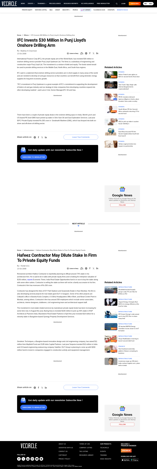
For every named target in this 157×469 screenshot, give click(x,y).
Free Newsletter (103, 3)
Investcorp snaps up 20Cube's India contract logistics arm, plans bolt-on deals (129, 363)
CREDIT (57, 10)
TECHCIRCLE (104, 448)
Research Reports (71, 3)
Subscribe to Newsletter (33, 157)
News (23, 3)
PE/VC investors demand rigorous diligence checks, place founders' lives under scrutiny (128, 99)
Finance (121, 346)
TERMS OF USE (84, 444)
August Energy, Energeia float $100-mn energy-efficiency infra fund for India (128, 304)
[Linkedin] (97, 53)
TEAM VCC (25, 266)
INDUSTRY (65, 10)
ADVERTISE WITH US (66, 448)
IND (145, 3)
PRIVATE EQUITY (27, 10)
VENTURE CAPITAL (41, 10)
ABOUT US (62, 444)
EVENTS (103, 451)
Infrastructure (29, 250)
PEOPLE (75, 10)
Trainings (41, 3)
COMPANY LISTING (85, 448)
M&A (51, 10)
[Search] (116, 3)
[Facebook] (90, 53)
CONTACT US (63, 451)
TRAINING (103, 455)
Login (123, 3)
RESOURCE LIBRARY (86, 455)
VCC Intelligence (87, 3)
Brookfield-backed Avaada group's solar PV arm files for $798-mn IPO (127, 292)
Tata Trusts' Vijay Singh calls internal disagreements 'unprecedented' (127, 87)
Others (26, 35)
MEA (150, 3)
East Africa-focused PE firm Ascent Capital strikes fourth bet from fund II (128, 134)
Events (30, 3)
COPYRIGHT (63, 455)
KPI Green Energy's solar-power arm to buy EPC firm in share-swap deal (128, 316)
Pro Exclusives (55, 3)
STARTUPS (111, 10)
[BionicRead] (81, 53)
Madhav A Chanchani (29, 51)
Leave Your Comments (81, 137)
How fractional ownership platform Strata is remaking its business (128, 351)
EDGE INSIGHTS (105, 459)
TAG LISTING (83, 451)
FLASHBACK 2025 (99, 10)
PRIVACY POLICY (64, 459)
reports (29, 280)
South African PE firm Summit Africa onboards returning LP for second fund (128, 111)
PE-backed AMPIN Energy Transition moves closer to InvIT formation (128, 329)
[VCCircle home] (9, 3)
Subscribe (135, 3)
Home (19, 35)
